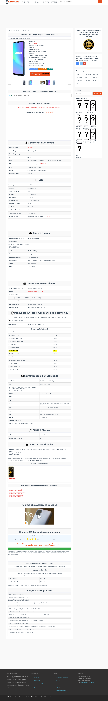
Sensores (51, 107)
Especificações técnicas (62, 677)
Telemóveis (26, 2)
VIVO (94, 81)
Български (53, 696)
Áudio (47, 107)
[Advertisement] (54, 16)
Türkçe (42, 696)
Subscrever (97, 93)
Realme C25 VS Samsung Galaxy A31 (18, 489)
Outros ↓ (54, 2)
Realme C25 (31, 147)
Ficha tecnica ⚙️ (33, 69)
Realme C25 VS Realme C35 (16, 495)
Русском (38, 696)
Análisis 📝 (50, 69)
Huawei (79, 77)
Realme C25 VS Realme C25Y (16, 496)
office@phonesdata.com (87, 682)
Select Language (11, 696)
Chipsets (45, 2)
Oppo (78, 84)
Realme (35, 43)
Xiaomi (95, 74)
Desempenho (33, 107)
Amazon (43, 164)
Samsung (88, 74)
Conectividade (41, 107)
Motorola (88, 77)
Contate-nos (37, 680)
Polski (49, 696)
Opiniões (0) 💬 (42, 69)
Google (95, 77)
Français (34, 696)
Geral (19, 107)
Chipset (58, 684)
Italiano (46, 696)
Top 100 (58, 687)
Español (26, 696)
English (22, 696)
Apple (79, 74)
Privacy (35, 687)
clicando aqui (49, 112)
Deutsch (30, 696)
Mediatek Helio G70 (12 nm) (36, 291)
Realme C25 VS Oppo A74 (15, 490)
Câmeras (27, 107)
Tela (23, 107)
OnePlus (79, 81)
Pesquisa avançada (61, 690)
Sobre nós (36, 677)
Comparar (36, 2)
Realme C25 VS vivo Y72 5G (16, 493)
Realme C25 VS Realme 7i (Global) (17, 492)
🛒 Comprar (36, 74)
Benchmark (57, 107)
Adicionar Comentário (39, 549)
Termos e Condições (39, 684)
